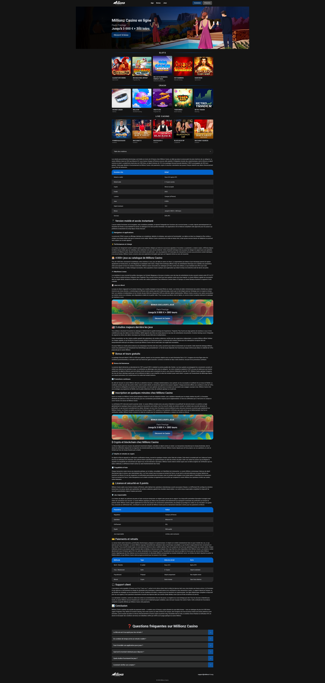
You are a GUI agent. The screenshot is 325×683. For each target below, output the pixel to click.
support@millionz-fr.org (205, 674)
